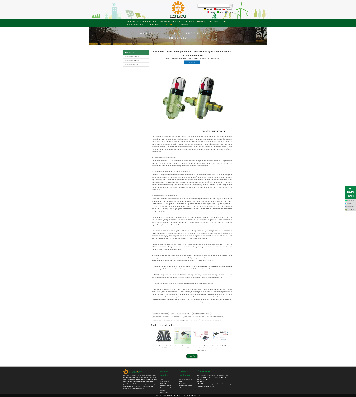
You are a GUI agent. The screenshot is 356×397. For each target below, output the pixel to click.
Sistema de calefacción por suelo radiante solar (167, 316)
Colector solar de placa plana (161, 320)
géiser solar (187, 316)
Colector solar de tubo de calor (181, 313)
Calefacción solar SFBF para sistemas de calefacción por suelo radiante (201, 348)
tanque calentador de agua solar (211, 320)
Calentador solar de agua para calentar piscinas (209, 316)
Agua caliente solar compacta (201, 313)
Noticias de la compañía (132, 56)
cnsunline (349, 203)
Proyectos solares (165, 385)
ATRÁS (192, 356)
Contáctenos (164, 392)
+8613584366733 (351, 200)
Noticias (162, 390)
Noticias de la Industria (132, 60)
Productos (163, 383)
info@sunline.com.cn (222, 375)
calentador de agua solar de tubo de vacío (186, 320)
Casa (161, 379)
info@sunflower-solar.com (207, 375)
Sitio (217, 58)
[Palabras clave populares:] (231, 5)
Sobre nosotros (164, 381)
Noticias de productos (131, 64)
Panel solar (182, 383)
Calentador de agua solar (160, 313)
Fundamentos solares (166, 388)
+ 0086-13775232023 (351, 209)
